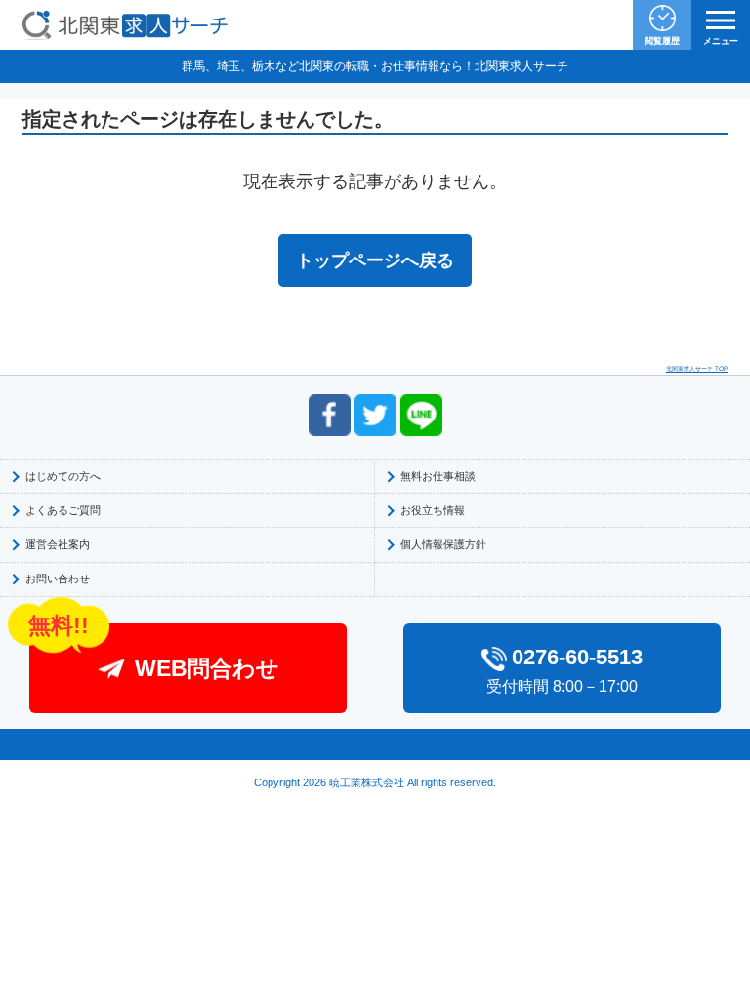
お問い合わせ (57, 578)
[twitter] (375, 415)
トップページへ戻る (375, 260)
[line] (421, 415)
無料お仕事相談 (438, 476)
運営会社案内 (57, 544)
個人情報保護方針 (443, 544)
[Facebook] (330, 415)
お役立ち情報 (432, 510)
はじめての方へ (63, 476)
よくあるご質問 (63, 510)
